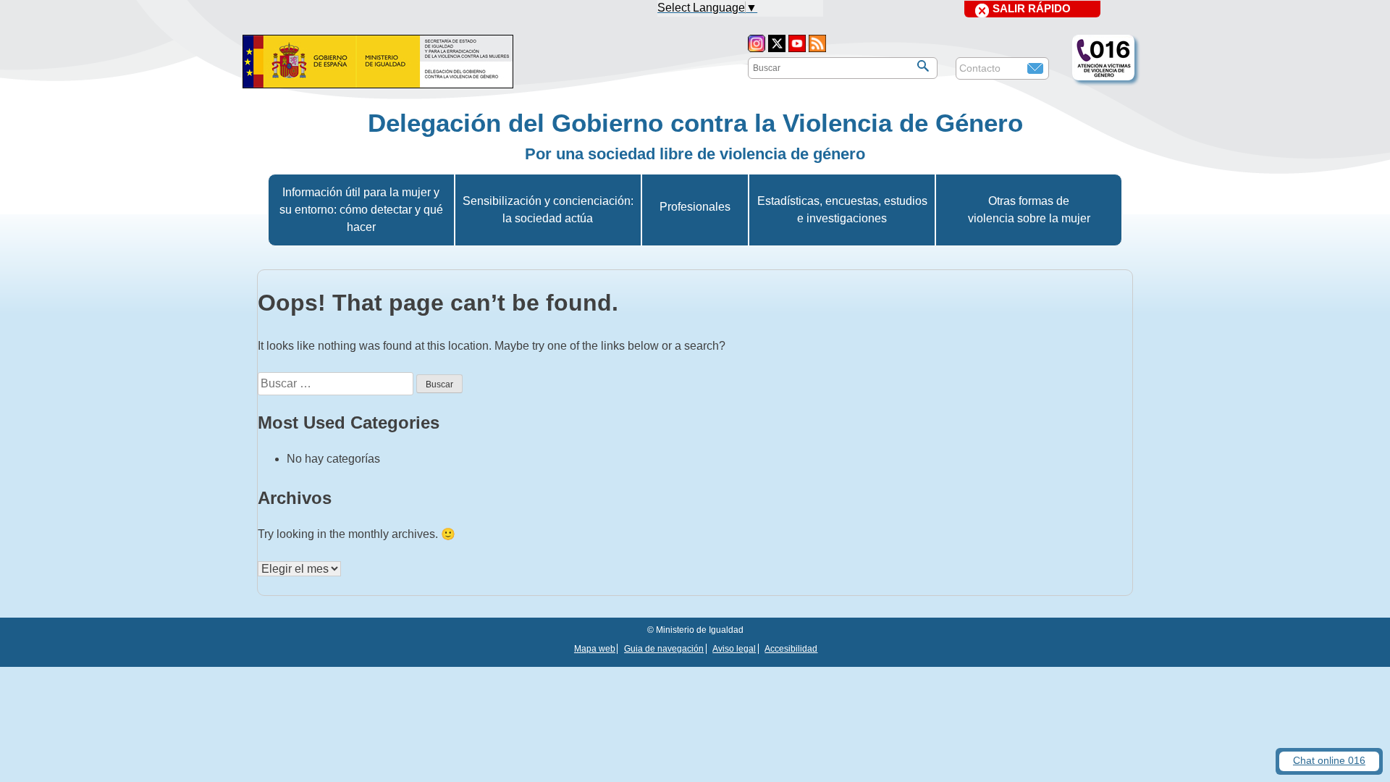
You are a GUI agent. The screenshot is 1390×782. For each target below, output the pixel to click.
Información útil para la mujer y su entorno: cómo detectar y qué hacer (361, 209)
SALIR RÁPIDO (1032, 8)
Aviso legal (734, 649)
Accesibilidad (790, 649)
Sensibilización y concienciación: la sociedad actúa (548, 209)
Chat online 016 (1329, 760)
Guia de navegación (664, 649)
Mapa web (594, 649)
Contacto (980, 68)
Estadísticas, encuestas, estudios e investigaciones (842, 209)
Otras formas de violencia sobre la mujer (1029, 209)
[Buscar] (923, 66)
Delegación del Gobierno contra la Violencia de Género (695, 123)
